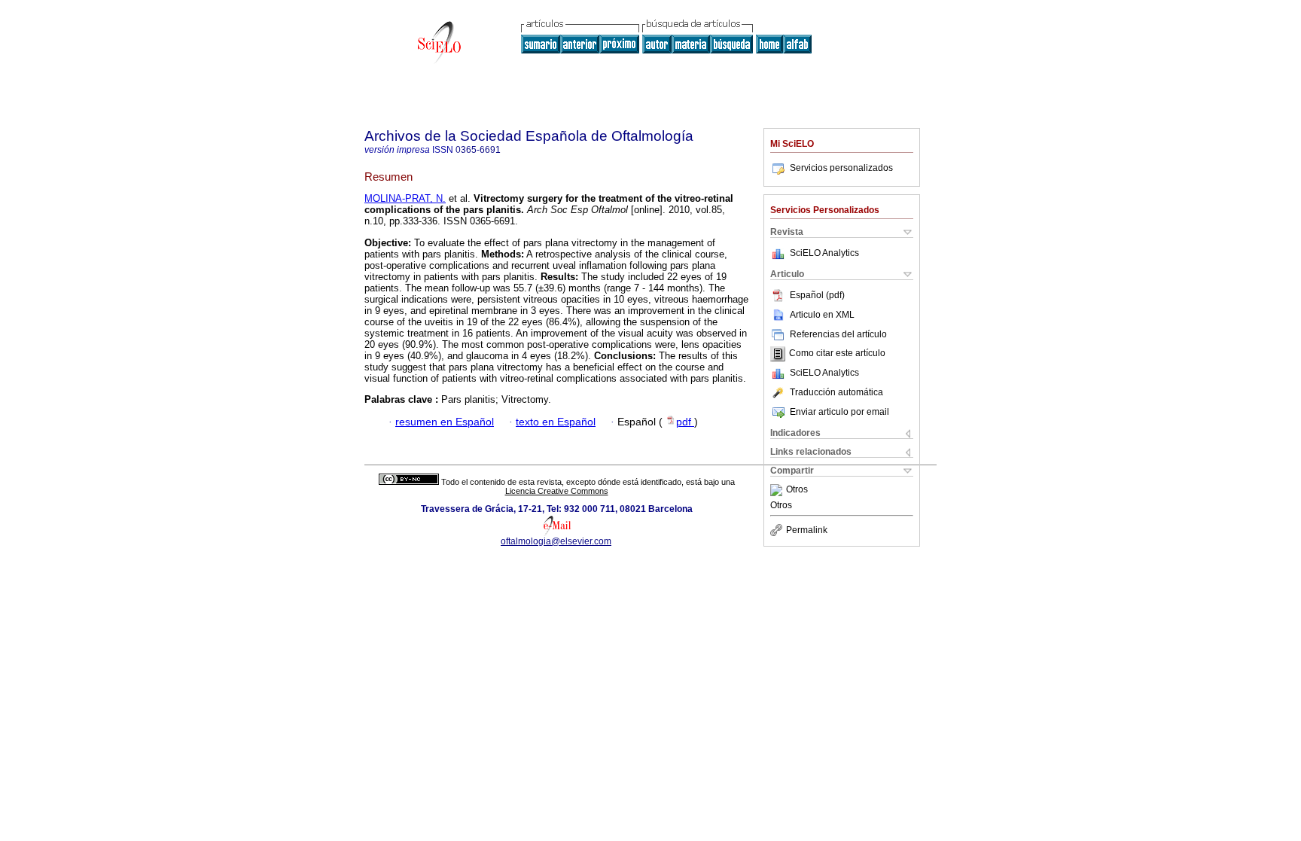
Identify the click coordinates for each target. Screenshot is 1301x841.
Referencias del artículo (838, 334)
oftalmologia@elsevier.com (556, 541)
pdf (685, 422)
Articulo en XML (822, 314)
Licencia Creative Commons (556, 490)
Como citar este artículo (837, 354)
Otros (797, 490)
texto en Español (556, 422)
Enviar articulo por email (839, 412)
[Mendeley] (778, 490)
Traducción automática (836, 392)
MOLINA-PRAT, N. (405, 198)
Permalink (806, 530)
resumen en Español (444, 422)
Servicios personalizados (841, 168)
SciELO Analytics (824, 253)
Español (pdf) (817, 295)
